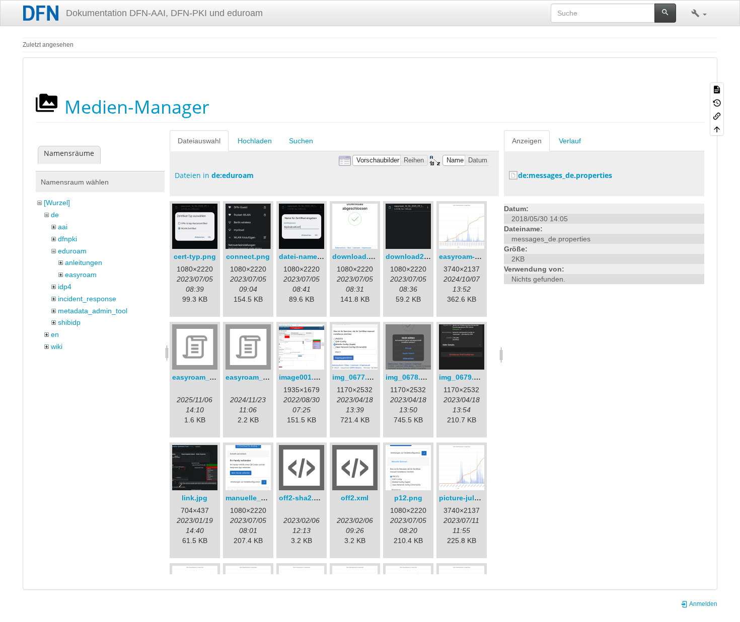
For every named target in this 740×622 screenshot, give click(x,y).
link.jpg (194, 498)
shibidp (69, 322)
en (55, 334)
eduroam (72, 251)
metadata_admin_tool (92, 311)
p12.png (408, 498)
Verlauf (570, 141)
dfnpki (67, 239)
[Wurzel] (57, 203)
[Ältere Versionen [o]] (716, 102)
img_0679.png (463, 377)
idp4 (64, 287)
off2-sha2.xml (302, 498)
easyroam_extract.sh (208, 377)
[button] (699, 13)
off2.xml (354, 498)
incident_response (87, 299)
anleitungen (83, 262)
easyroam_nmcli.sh (259, 377)
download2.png (412, 256)
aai (62, 227)
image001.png (303, 377)
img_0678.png (410, 377)
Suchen (301, 141)
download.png (357, 256)
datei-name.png (306, 256)
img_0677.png (356, 377)
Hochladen (255, 141)
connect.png (248, 256)
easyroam (81, 275)
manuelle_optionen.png (267, 498)
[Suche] (665, 13)
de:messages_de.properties (565, 175)
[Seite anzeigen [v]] (716, 89)
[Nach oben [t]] (716, 129)
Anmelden (702, 603)
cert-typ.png (195, 256)
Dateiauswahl (199, 141)
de (55, 215)
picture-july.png (466, 498)
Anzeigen (527, 141)
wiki (56, 346)
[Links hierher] (716, 116)
